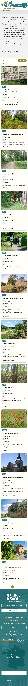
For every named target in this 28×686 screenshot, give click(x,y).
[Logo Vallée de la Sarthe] (14, 598)
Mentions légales (6, 683)
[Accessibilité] (6, 5)
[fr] (9, 5)
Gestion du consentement (19, 683)
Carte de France (8, 639)
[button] (7, 5)
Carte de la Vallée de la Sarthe (20, 640)
